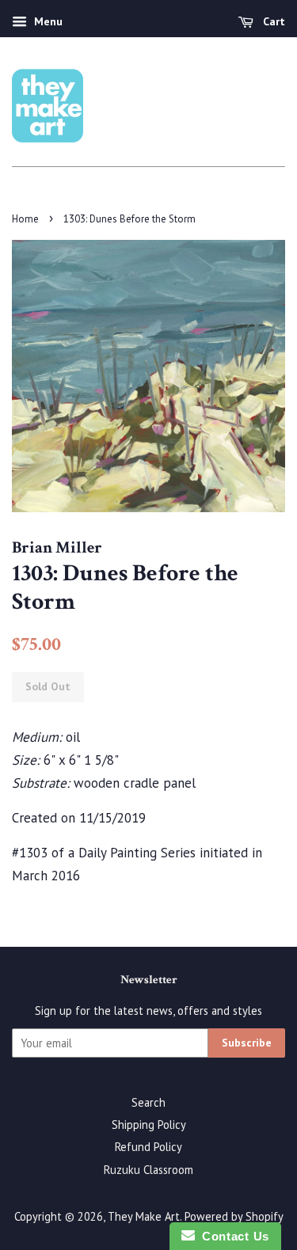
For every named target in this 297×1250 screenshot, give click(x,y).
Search (148, 1102)
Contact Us (232, 1236)
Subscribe (247, 1042)
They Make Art (144, 1216)
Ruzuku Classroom (148, 1169)
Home (25, 219)
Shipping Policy (149, 1124)
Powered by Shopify (234, 1216)
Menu (47, 21)
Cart (272, 21)
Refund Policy (148, 1146)
